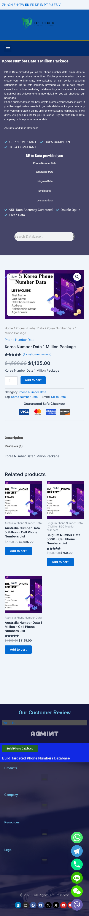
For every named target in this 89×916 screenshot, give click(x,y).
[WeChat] (77, 891)
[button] (7, 48)
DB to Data (58, 396)
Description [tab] (14, 438)
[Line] (77, 878)
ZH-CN (7, 5)
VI (60, 5)
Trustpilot (9, 723)
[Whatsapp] (77, 837)
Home (9, 328)
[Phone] (77, 864)
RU (51, 5)
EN (27, 5)
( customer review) (37, 354)
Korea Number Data (24, 396)
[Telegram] (77, 851)
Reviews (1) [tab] (14, 446)
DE (37, 5)
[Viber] (77, 905)
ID (41, 5)
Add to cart (33, 380)
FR (32, 5)
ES (56, 5)
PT (46, 5)
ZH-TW (19, 5)
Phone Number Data (30, 328)
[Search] (74, 236)
